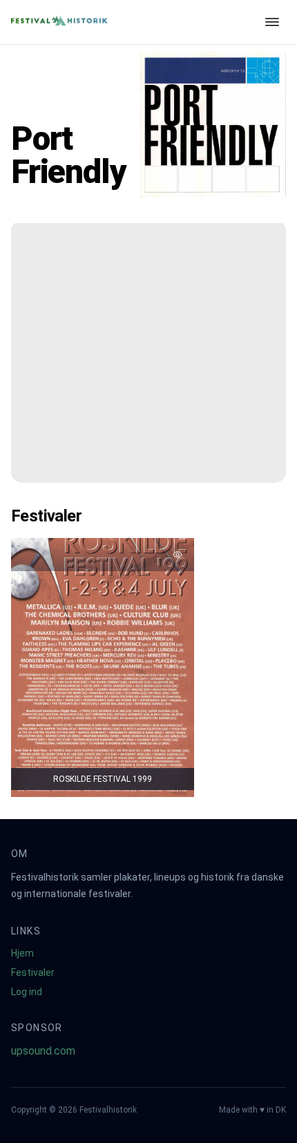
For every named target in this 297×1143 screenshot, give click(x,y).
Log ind (26, 991)
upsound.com (43, 1050)
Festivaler (33, 972)
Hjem (22, 953)
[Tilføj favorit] (177, 555)
